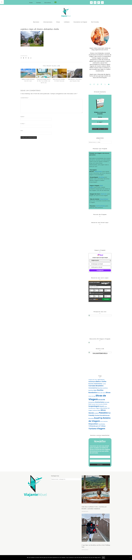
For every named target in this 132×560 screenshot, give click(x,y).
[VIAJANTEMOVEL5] (89, 342)
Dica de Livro (101, 392)
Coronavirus (93, 388)
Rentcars (104, 194)
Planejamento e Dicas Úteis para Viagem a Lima (75, 80)
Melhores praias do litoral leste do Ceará (28, 80)
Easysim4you (104, 199)
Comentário (25, 97)
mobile (96, 413)
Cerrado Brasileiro (96, 386)
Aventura (92, 381)
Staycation (93, 424)
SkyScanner (98, 171)
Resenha (91, 418)
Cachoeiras (98, 383)
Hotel (102, 406)
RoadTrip (98, 418)
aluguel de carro (93, 379)
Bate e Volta (101, 381)
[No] (130, 557)
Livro (98, 410)
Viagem (101, 428)
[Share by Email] (29, 57)
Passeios (103, 413)
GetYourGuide (100, 206)
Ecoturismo (99, 402)
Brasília (91, 383)
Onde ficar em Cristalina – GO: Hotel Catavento (59, 80)
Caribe (104, 383)
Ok (103, 557)
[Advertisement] (69, 42)
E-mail (23, 123)
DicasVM (101, 400)
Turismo (93, 428)
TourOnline (101, 424)
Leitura (95, 410)
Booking (101, 177)
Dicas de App (92, 396)
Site (22, 130)
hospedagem (94, 406)
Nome (23, 116)
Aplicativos (101, 379)
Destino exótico (103, 388)
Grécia (105, 404)
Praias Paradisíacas (102, 415)
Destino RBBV (93, 390)
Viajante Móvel (66, 12)
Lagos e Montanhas (101, 408)
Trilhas (102, 426)
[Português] (55, 2)
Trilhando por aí (94, 426)
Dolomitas (92, 402)
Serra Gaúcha (104, 421)
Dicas (108, 392)
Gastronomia (99, 404)
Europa (93, 404)
